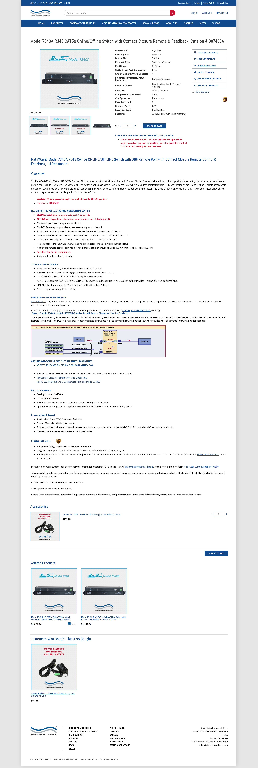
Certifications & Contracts (119, 23)
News (203, 23)
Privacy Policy (222, 3)
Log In (194, 12)
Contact (197, 3)
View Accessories (207, 65)
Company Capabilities (82, 23)
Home (41, 23)
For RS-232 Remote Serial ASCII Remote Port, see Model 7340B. (68, 381)
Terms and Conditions (208, 454)
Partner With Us (209, 3)
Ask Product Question (209, 78)
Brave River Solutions (109, 759)
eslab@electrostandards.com (138, 466)
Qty (117, 126)
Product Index (117, 728)
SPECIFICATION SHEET (207, 52)
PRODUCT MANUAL (206, 59)
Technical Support (207, 85)
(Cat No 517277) (39, 301)
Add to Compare (201, 92)
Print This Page (206, 72)
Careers (188, 23)
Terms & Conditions (120, 745)
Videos (216, 23)
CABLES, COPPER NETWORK (136, 310)
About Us (171, 23)
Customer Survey (184, 3)
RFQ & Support (151, 23)
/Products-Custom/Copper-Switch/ (201, 466)
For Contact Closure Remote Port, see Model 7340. (62, 377)
